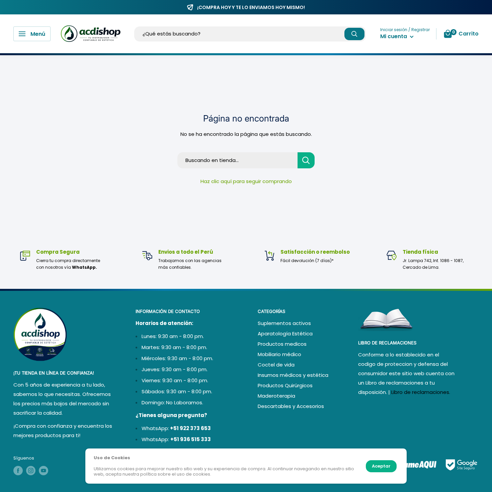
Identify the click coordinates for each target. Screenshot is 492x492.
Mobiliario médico (279, 354)
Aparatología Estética (285, 333)
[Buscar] (354, 34)
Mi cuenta (394, 36)
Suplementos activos (284, 323)
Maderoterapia (276, 395)
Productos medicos (282, 343)
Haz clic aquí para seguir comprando (246, 181)
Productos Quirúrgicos (285, 385)
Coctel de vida (276, 364)
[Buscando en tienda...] (306, 160)
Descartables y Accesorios (291, 406)
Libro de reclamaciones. (420, 392)
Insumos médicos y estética (293, 375)
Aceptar (381, 466)
